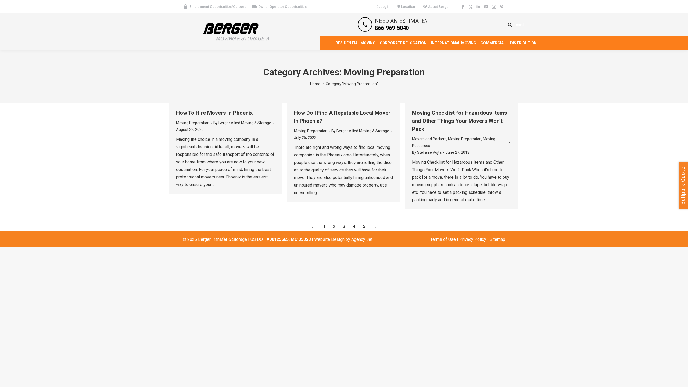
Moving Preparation (192, 123)
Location (407, 7)
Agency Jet (361, 239)
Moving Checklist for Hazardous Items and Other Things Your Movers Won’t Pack (459, 121)
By (242, 123)
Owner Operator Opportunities (282, 7)
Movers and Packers (429, 139)
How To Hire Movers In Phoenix (214, 113)
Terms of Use (443, 239)
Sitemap (497, 239)
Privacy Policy (472, 239)
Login (384, 7)
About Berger (438, 7)
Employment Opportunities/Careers (217, 7)
